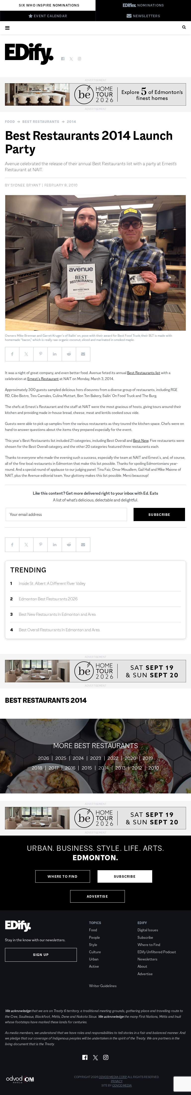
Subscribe (125, 876)
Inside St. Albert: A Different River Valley (52, 583)
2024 (78, 758)
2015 (87, 768)
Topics (95, 923)
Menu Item (98, 978)
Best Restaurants (40, 121)
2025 (60, 758)
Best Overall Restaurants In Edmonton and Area (59, 629)
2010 (153, 768)
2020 (130, 758)
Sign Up (41, 954)
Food (10, 121)
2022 (113, 758)
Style (93, 944)
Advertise (97, 896)
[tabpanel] (95, 873)
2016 (70, 768)
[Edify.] (29, 54)
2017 (54, 768)
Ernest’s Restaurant (43, 378)
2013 (120, 768)
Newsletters (147, 959)
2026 (43, 758)
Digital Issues (148, 930)
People (94, 937)
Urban (93, 959)
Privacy (117, 1081)
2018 (37, 768)
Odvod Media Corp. (113, 1077)
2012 (137, 768)
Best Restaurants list (143, 372)
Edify (142, 923)
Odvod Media (122, 1086)
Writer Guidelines (103, 985)
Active (94, 966)
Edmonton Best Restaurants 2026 (48, 599)
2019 (148, 758)
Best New (140, 440)
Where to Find (63, 876)
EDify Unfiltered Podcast (157, 951)
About (142, 966)
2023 (95, 758)
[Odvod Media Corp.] (20, 1079)
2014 (71, 121)
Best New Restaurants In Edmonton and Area (57, 614)
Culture (95, 951)
